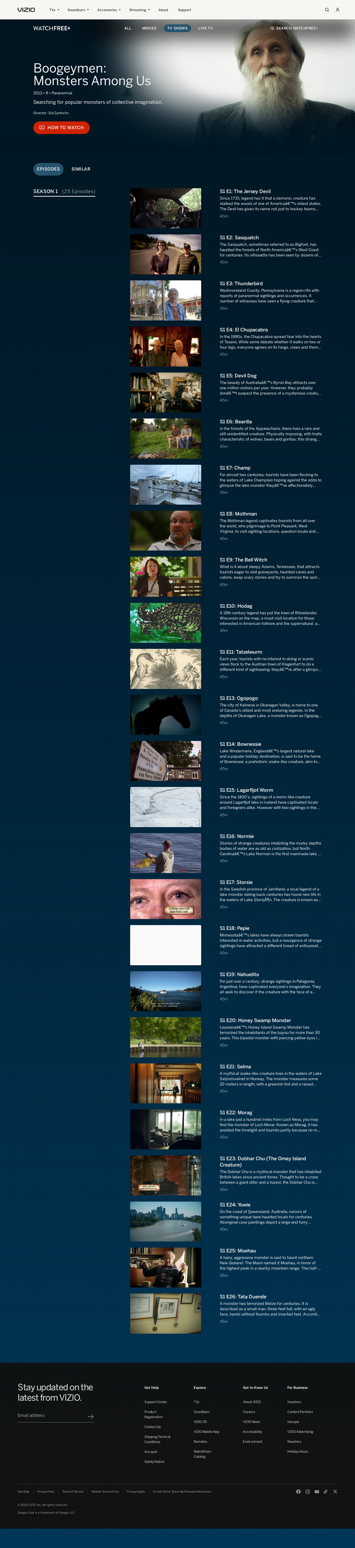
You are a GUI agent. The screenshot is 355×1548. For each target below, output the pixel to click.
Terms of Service (72, 1491)
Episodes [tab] (48, 169)
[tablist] (80, 191)
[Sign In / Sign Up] (337, 10)
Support (184, 10)
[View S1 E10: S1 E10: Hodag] (226, 623)
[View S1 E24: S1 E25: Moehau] (226, 1267)
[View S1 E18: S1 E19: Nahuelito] (226, 991)
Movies (149, 28)
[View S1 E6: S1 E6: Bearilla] (226, 438)
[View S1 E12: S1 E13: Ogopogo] (226, 715)
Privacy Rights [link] (136, 1491)
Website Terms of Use (105, 1491)
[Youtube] (317, 1491)
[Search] (327, 10)
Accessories (107, 10)
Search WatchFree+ (297, 28)
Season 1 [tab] (64, 191)
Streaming (137, 10)
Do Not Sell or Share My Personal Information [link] (182, 1491)
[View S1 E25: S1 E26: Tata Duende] (226, 1313)
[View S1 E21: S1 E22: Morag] (226, 1129)
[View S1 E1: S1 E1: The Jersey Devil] (226, 208)
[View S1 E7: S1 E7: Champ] (226, 485)
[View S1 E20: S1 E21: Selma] (226, 1083)
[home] (26, 9)
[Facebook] (298, 1491)
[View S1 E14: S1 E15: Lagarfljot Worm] (226, 807)
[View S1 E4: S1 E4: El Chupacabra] (226, 346)
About (163, 10)
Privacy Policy (45, 1491)
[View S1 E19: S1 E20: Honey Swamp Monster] (226, 1037)
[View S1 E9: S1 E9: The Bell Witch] (226, 577)
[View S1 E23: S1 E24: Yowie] (226, 1221)
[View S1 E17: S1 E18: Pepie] (226, 945)
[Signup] (90, 1417)
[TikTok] (326, 1491)
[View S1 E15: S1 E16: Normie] (226, 853)
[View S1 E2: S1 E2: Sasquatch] (226, 254)
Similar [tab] (81, 169)
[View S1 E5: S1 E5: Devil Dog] (226, 392)
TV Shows (177, 28)
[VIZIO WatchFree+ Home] (51, 28)
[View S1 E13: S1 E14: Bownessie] (226, 761)
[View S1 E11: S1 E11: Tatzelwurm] (226, 669)
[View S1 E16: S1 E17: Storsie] (226, 899)
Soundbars (76, 10)
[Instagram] (307, 1491)
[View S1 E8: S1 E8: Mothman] (226, 531)
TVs (52, 10)
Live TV (205, 28)
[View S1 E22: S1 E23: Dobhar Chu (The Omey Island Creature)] (226, 1175)
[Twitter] (335, 1491)
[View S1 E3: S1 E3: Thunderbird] (226, 300)
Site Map (23, 1491)
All (128, 28)
